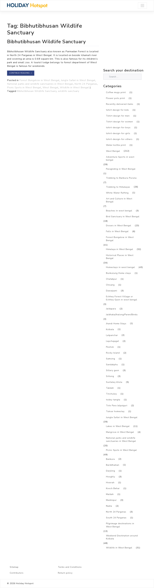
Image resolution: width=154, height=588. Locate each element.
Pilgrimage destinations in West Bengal (120, 525)
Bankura (110, 459)
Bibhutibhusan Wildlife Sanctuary (46, 41)
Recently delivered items (119, 104)
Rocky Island (113, 352)
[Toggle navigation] (142, 6)
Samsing (110, 358)
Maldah (110, 494)
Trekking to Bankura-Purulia (121, 178)
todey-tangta (113, 399)
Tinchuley (111, 393)
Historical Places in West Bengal (119, 257)
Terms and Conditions (70, 567)
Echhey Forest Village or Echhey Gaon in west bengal (121, 298)
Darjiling (110, 470)
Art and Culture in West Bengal (119, 200)
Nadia (109, 506)
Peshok (110, 347)
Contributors (16, 572)
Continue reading (20, 73)
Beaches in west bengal (119, 210)
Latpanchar (112, 335)
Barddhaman (112, 465)
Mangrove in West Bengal (120, 432)
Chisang (110, 284)
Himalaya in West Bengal (119, 249)
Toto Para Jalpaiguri (116, 405)
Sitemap (14, 567)
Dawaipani (111, 290)
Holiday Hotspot (25, 583)
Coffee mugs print (116, 92)
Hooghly (110, 476)
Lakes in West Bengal (118, 426)
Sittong (110, 376)
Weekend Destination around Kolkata (122, 537)
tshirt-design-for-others (119, 139)
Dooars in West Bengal (118, 225)
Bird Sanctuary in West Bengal (122, 216)
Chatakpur (111, 279)
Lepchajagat (112, 341)
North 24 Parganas (85, 84)
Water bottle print (116, 145)
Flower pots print (115, 98)
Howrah (110, 482)
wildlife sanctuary (68, 91)
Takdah (110, 388)
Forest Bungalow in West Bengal (39, 80)
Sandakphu (112, 364)
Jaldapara (111, 308)
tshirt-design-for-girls (118, 133)
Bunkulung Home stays (118, 273)
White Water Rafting (117, 192)
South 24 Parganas (116, 517)
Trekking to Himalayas (118, 187)
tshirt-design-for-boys (118, 127)
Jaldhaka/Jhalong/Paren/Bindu (122, 314)
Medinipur (111, 500)
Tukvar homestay (115, 411)
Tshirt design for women (119, 121)
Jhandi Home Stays (116, 323)
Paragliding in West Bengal (121, 169)
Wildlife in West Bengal (74, 87)
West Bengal (51, 87)
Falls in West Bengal (117, 231)
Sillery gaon (112, 370)
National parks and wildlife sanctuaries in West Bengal (40, 84)
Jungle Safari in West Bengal (78, 80)
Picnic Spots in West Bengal (24, 87)
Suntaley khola (114, 382)
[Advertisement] (128, 46)
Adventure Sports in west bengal (120, 159)
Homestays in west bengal (120, 267)
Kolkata (110, 329)
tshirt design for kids (117, 110)
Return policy (65, 572)
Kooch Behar (113, 488)
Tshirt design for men (118, 115)
